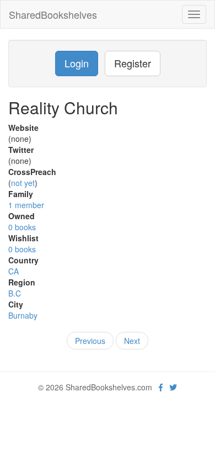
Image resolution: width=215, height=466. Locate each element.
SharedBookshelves (53, 14)
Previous (90, 340)
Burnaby (22, 315)
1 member (26, 204)
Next (132, 340)
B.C (14, 293)
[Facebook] (161, 387)
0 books (22, 226)
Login (76, 63)
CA (13, 271)
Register (132, 63)
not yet (23, 182)
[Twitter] (173, 387)
